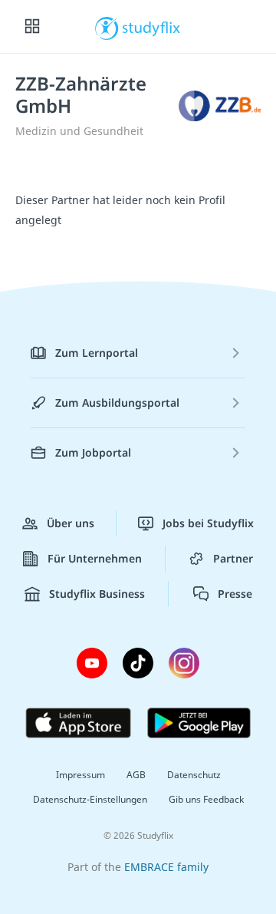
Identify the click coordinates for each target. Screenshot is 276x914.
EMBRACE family (166, 867)
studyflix (151, 27)
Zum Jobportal (93, 452)
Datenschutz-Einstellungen (90, 799)
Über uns (70, 523)
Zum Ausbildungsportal (117, 402)
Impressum (80, 774)
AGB (136, 774)
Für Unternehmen (95, 558)
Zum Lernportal (96, 352)
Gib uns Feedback (206, 799)
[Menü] (32, 27)
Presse (235, 593)
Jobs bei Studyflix (208, 523)
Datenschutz (194, 774)
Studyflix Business (97, 593)
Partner (233, 558)
